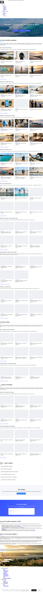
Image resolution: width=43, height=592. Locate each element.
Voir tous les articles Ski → (3, 457)
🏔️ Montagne (27, 30)
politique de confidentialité (25, 590)
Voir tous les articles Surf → (3, 79)
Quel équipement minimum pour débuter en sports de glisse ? (9, 471)
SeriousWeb (19, 564)
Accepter (34, 590)
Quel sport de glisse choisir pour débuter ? (7, 466)
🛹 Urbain (21, 30)
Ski (4, 584)
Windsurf (5, 571)
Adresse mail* (2, 559)
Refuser (39, 590)
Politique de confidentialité (5, 555)
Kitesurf (5, 573)
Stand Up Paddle (7, 578)
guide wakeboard (33, 530)
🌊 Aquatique (16, 30)
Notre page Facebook (22, 493)
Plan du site (3, 554)
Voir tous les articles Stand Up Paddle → (5, 284)
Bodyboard (5, 570)
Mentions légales (4, 556)
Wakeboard (5, 575)
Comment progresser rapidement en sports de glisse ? (8, 479)
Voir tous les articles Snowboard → (4, 423)
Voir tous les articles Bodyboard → (4, 113)
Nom (10, 511)
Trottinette (5, 582)
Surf (4, 569)
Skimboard (5, 574)
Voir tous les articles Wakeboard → (4, 318)
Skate (4, 580)
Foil (4, 577)
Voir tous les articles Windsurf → (4, 249)
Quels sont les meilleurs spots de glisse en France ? (8, 474)
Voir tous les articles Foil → (3, 215)
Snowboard (5, 585)
